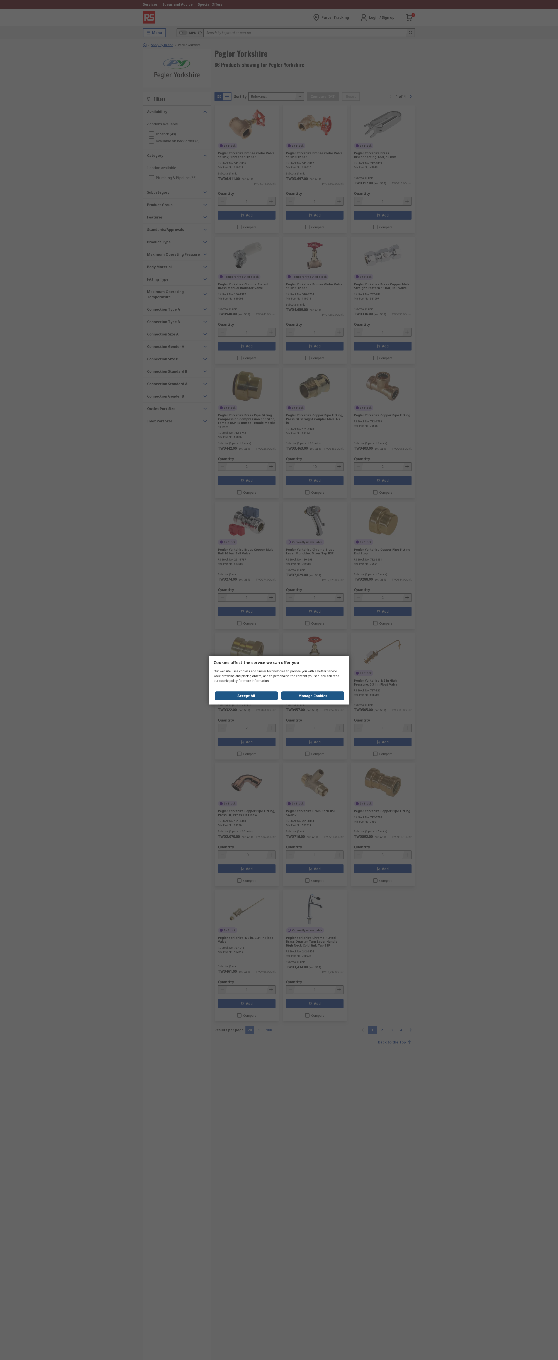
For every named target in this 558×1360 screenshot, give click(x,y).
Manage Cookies (312, 695)
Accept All (246, 695)
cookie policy (228, 681)
